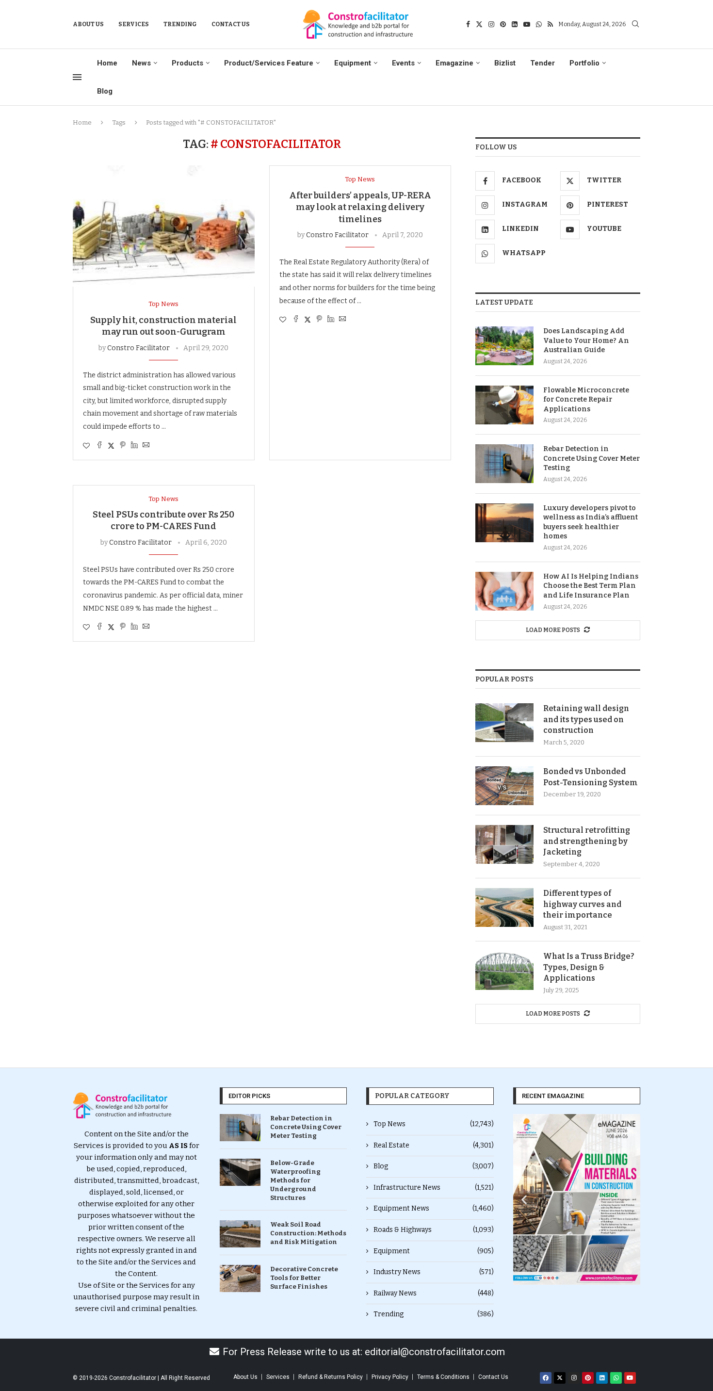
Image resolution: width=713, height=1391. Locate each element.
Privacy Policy (390, 1377)
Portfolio (584, 63)
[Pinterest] (503, 24)
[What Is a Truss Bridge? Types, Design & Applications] (504, 970)
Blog (105, 91)
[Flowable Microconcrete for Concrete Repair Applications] (504, 405)
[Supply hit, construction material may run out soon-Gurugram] (164, 226)
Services (133, 24)
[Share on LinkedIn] (134, 445)
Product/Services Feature (268, 63)
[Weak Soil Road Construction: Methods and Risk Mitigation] (240, 1233)
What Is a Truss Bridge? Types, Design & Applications (588, 967)
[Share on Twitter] (111, 445)
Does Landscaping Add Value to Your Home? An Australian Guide (586, 340)
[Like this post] (86, 446)
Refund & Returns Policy (330, 1377)
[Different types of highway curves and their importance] (504, 907)
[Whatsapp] (538, 24)
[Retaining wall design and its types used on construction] (504, 722)
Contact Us (230, 24)
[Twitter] (479, 24)
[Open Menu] (77, 77)
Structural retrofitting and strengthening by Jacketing (586, 841)
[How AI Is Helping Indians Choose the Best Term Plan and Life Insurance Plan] (504, 591)
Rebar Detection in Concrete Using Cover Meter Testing (591, 458)
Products (187, 63)
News (141, 63)
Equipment (352, 63)
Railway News (433, 1293)
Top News (433, 1124)
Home (107, 63)
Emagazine (454, 63)
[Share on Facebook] (99, 445)
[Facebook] (468, 24)
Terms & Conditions (443, 1377)
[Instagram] (491, 24)
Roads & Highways (433, 1230)
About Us (88, 24)
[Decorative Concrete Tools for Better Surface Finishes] (240, 1278)
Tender (542, 63)
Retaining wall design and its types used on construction (586, 719)
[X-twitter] (560, 1378)
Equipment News (433, 1208)
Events (403, 63)
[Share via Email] (146, 445)
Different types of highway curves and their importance (582, 904)
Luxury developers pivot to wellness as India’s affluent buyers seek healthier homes (590, 522)
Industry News (433, 1272)
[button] (524, 1199)
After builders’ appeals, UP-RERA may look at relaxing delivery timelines (360, 207)
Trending (180, 24)
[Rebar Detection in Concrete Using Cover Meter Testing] (504, 463)
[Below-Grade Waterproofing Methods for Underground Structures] (240, 1172)
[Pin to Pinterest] (122, 445)
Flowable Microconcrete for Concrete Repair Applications (586, 399)
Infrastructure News (433, 1187)
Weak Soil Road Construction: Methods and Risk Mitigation (308, 1233)
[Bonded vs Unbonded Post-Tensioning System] (504, 785)
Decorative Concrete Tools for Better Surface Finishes (304, 1277)
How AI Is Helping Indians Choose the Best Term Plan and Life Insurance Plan (590, 585)
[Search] (635, 24)
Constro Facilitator (138, 348)
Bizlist (505, 63)
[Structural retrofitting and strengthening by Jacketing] (504, 844)
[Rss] (550, 24)
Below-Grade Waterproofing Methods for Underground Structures (295, 1180)
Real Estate (433, 1145)
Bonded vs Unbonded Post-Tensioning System (590, 777)
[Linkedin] (514, 24)
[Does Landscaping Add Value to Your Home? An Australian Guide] (504, 345)
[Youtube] (527, 24)
